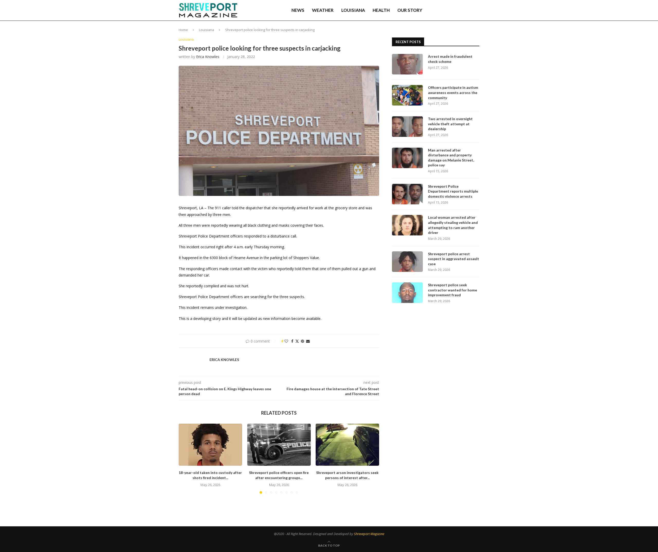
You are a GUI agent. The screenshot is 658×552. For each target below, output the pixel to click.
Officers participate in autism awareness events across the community (453, 92)
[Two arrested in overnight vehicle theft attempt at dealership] (407, 126)
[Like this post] (286, 341)
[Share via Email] (308, 341)
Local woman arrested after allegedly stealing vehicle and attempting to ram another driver (453, 225)
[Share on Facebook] (292, 341)
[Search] (476, 10)
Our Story (409, 10)
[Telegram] (463, 10)
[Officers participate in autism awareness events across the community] (407, 95)
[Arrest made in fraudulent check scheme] (407, 64)
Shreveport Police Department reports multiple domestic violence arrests (453, 191)
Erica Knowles (207, 56)
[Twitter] (447, 10)
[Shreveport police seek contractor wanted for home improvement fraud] (407, 292)
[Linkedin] (453, 10)
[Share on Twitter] (297, 341)
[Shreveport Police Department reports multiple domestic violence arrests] (407, 194)
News (297, 10)
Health (381, 10)
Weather (323, 10)
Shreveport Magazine (369, 533)
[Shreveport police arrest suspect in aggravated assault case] (407, 261)
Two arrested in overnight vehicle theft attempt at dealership (450, 124)
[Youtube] (458, 10)
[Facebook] (442, 10)
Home (183, 29)
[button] (185, 458)
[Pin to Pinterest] (302, 341)
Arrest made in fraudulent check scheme (450, 59)
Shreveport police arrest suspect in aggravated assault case (453, 259)
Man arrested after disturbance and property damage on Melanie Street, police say (451, 157)
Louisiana (353, 10)
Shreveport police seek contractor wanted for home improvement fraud (452, 290)
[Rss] (469, 10)
